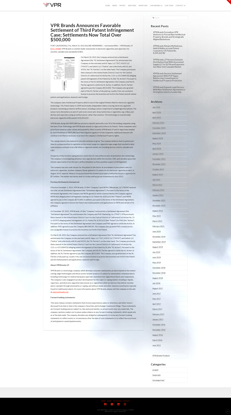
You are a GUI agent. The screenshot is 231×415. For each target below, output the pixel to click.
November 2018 (158, 273)
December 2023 (158, 159)
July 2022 (156, 180)
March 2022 (157, 185)
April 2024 (156, 149)
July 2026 (156, 107)
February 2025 (158, 123)
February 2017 (158, 314)
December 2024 (158, 128)
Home (103, 401)
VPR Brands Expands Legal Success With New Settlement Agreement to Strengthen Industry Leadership (169, 89)
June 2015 (156, 345)
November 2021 (158, 205)
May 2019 (156, 262)
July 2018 (156, 283)
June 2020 (156, 231)
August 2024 (157, 138)
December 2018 (158, 268)
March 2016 (157, 340)
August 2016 (157, 335)
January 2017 (157, 319)
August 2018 (157, 278)
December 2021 (158, 200)
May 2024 (156, 143)
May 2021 (156, 216)
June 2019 (156, 257)
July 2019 (156, 252)
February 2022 (158, 190)
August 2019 (157, 247)
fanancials (156, 375)
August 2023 (157, 174)
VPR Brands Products (161, 355)
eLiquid (155, 370)
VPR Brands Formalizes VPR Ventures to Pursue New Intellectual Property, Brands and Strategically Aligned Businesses (169, 36)
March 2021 (157, 221)
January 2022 (157, 195)
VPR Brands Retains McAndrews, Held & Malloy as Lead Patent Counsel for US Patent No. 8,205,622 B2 (168, 49)
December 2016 (158, 325)
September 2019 (159, 242)
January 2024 (157, 154)
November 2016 (158, 330)
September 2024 (159, 133)
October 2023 (158, 169)
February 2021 (158, 226)
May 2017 (156, 299)
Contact (126, 401)
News (109, 401)
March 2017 (157, 309)
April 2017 (156, 304)
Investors (117, 401)
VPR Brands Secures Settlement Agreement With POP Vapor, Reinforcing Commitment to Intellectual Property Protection (167, 77)
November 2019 (158, 237)
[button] (228, 2)
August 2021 (157, 211)
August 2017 (157, 288)
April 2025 (156, 118)
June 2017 (156, 293)
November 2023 (158, 164)
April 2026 (156, 112)
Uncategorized (158, 380)
